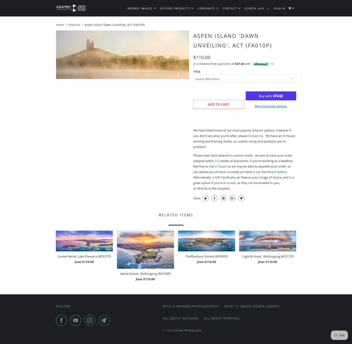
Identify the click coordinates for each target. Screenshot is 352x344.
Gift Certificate (225, 177)
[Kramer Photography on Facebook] (62, 320)
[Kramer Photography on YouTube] (77, 320)
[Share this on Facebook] (214, 198)
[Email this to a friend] (240, 198)
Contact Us (255, 136)
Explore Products (175, 8)
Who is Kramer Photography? (191, 306)
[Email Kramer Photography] (105, 320)
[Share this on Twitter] (205, 198)
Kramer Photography (187, 330)
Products (74, 25)
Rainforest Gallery (274, 172)
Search (250, 8)
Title (196, 71)
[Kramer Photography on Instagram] (91, 320)
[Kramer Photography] (77, 8)
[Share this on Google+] (231, 198)
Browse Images (141, 8)
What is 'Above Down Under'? (252, 306)
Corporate (207, 8)
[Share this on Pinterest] (223, 198)
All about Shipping (222, 318)
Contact (230, 8)
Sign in (279, 8)
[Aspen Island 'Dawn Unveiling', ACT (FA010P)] (122, 54)
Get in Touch (218, 166)
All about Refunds (181, 318)
